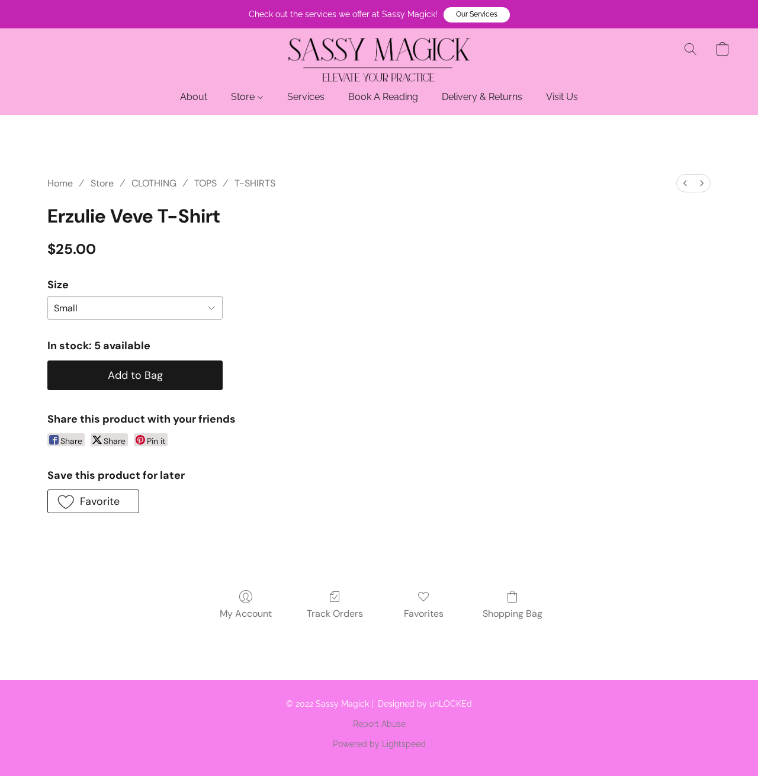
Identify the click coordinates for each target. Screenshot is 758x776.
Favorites (424, 613)
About (193, 96)
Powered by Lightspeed (379, 744)
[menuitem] (685, 183)
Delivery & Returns (482, 96)
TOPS (205, 183)
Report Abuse (379, 724)
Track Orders (335, 613)
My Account (246, 613)
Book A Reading (383, 96)
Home (60, 183)
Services (306, 96)
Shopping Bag (512, 613)
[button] (477, 14)
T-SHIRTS (255, 183)
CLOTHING (153, 183)
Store (244, 96)
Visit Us (562, 96)
